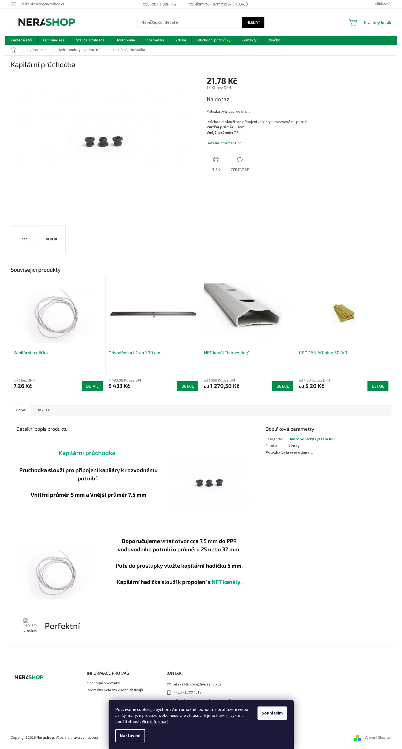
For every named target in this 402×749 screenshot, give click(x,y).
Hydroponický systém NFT (312, 439)
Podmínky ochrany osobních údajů (218, 4)
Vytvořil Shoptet (378, 737)
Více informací (155, 722)
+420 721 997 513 (187, 692)
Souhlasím (272, 713)
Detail (92, 386)
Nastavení (130, 736)
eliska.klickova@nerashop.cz (198, 684)
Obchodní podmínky (160, 4)
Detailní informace (222, 143)
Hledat (253, 22)
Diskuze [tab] (43, 410)
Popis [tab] (21, 410)
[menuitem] (21, 40)
